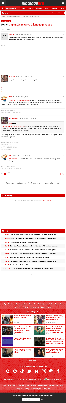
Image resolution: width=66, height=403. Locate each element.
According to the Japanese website (19, 100)
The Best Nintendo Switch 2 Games (18, 265)
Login (43, 200)
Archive (25, 307)
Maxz (10, 97)
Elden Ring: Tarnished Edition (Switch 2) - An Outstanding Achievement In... (31, 238)
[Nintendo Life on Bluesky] (36, 371)
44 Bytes (42, 379)
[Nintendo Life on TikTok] (22, 371)
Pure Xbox (21, 386)
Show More (32, 360)
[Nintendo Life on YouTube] (15, 371)
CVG (44, 389)
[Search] (63, 3)
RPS (49, 389)
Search (61, 13)
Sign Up (49, 200)
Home (3, 16)
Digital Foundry (42, 386)
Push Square (12, 386)
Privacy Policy (49, 304)
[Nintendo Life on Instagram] (44, 371)
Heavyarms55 (13, 118)
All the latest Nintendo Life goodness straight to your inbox (33, 395)
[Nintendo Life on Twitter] (29, 371)
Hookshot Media (12, 379)
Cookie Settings (34, 307)
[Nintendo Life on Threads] (51, 371)
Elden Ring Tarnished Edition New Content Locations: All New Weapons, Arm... (31, 246)
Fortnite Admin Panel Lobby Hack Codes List (21, 242)
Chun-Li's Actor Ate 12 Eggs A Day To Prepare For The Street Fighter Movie (30, 234)
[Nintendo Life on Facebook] (58, 371)
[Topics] (3, 3)
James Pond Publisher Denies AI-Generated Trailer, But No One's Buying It (30, 261)
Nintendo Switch (16, 16)
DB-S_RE (12, 34)
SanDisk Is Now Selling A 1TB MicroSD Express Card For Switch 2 (27, 257)
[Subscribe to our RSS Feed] (8, 371)
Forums (5, 13)
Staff (15, 304)
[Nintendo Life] (33, 3)
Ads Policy (18, 307)
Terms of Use (59, 304)
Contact (40, 304)
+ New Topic (51, 13)
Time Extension (31, 386)
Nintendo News (53, 386)
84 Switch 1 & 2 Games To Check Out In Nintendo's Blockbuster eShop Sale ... (31, 250)
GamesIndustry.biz (35, 389)
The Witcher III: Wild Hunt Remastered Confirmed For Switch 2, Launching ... (31, 253)
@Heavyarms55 (13, 159)
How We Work (23, 304)
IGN (61, 386)
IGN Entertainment (28, 379)
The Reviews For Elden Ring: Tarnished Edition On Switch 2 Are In (29, 268)
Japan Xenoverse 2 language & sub (30, 24)
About (10, 304)
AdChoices (50, 379)
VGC (26, 389)
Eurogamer (19, 389)
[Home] (2, 8)
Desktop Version (46, 307)
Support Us (32, 304)
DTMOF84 (12, 76)
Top (5, 304)
